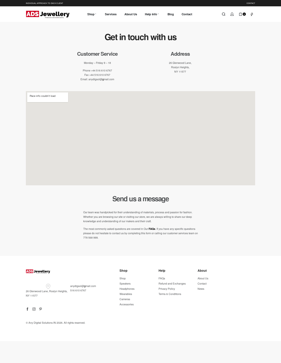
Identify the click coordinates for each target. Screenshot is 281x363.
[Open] (252, 14)
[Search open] (223, 14)
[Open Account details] (232, 14)
